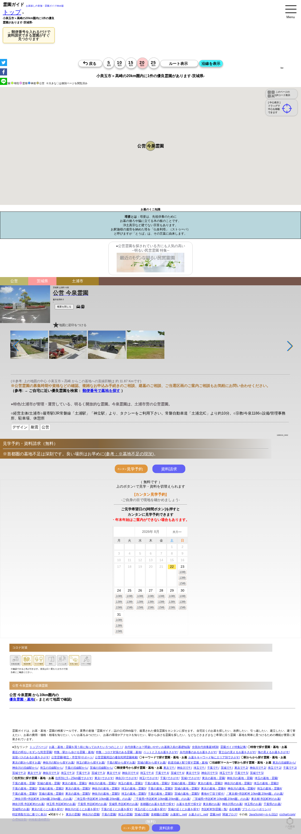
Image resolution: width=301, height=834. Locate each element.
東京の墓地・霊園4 (213, 788)
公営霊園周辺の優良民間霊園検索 (116, 757)
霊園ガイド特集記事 (233, 747)
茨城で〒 (226, 767)
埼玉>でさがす (148, 778)
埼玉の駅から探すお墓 (90, 762)
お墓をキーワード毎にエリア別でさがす (213, 757)
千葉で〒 (212, 767)
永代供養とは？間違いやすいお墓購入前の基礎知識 (157, 747)
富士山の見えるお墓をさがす (237, 752)
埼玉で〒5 (225, 773)
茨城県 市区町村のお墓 (123, 804)
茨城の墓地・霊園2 (51, 788)
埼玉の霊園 (125, 814)
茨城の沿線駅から (101, 767)
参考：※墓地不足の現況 (129, 453)
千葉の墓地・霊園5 (160, 793)
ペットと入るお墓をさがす (160, 752)
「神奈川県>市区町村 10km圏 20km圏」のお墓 (42, 799)
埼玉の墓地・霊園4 (269, 788)
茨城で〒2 (18, 773)
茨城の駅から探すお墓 (151, 762)
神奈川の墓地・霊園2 (237, 783)
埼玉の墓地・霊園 (266, 778)
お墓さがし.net (198, 814)
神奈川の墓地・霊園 (239, 778)
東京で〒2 (240, 767)
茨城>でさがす (190, 778)
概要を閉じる (64, 306)
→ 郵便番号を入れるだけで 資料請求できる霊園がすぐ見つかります (28, 35)
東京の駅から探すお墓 (26, 762)
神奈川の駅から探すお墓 (58, 762)
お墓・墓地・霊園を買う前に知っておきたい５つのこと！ (85, 747)
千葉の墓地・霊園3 (160, 788)
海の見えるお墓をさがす (273, 752)
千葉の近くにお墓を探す (116, 809)
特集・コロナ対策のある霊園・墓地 (118, 752)
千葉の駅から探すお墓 (121, 762)
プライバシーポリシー (256, 809)
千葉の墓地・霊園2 (24, 788)
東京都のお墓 (211, 804)
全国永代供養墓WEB (205, 747)
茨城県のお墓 (20, 809)
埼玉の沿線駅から (51, 767)
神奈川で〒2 (257, 767)
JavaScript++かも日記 (263, 814)
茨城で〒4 (177, 773)
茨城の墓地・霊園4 (51, 793)
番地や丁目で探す (212, 793)
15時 (182, 583)
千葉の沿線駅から (76, 767)
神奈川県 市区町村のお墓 (28, 804)
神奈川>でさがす (126, 778)
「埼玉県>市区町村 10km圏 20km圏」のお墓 (102, 799)
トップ (12, 12)
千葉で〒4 (161, 773)
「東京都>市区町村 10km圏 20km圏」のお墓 (254, 793)
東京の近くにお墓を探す (47, 809)
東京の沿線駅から (284, 762)
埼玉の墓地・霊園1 (130, 783)
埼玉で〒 (199, 767)
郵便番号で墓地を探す (101, 390)
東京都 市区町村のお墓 (265, 799)
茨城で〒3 (97, 773)
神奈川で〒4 (130, 773)
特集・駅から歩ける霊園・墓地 (74, 752)
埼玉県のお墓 (252, 804)
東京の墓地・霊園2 (210, 783)
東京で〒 (169, 767)
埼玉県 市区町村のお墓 (60, 804)
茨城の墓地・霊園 (48, 783)
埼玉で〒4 (146, 773)
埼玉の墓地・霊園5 (133, 793)
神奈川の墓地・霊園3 (105, 788)
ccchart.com (287, 814)
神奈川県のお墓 (232, 804)
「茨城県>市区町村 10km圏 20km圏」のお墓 (220, 799)
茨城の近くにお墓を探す (183, 809)
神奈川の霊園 (90, 814)
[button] (150, 146)
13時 (182, 577)
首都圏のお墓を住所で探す (157, 804)
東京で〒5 (192, 773)
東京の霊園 (73, 814)
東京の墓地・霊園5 (77, 793)
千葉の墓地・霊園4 (24, 793)
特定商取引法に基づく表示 (29, 814)
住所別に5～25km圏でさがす (73, 778)
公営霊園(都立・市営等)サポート (72, 757)
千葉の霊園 (109, 814)
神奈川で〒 (184, 767)
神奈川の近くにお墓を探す (82, 809)
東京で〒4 (113, 773)
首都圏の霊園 (159, 814)
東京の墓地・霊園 (213, 778)
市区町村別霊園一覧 (214, 809)
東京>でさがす (104, 778)
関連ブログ (229, 814)
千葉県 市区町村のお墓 (92, 804)
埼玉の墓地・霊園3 (133, 788)
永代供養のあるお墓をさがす (198, 752)
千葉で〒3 (82, 773)
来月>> (177, 531)
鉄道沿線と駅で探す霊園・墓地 (187, 762)
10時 (182, 571)
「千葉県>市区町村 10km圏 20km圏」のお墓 (161, 799)
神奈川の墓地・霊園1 (102, 783)
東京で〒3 (34, 773)
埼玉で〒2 (274, 767)
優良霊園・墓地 (21, 699)
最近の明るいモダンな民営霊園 (32, 752)
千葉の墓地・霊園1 (157, 783)
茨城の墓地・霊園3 (186, 788)
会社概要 (234, 809)
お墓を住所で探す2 (188, 804)
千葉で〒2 (289, 767)
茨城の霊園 (142, 814)
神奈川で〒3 (51, 773)
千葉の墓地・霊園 (23, 783)
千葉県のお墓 (272, 804)
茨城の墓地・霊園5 (186, 793)
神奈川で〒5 (209, 773)
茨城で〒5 (256, 773)
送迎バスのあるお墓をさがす (30, 757)
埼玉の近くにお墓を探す (150, 809)
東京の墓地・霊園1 (74, 783)
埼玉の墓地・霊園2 (266, 783)
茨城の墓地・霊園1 (183, 783)
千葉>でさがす (169, 778)
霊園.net (215, 814)
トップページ (38, 747)
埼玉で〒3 (67, 773)
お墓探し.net (178, 814)
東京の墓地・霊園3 (77, 788)
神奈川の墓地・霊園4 (241, 788)
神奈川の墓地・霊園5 (105, 793)
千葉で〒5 (241, 773)
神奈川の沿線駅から (25, 767)
